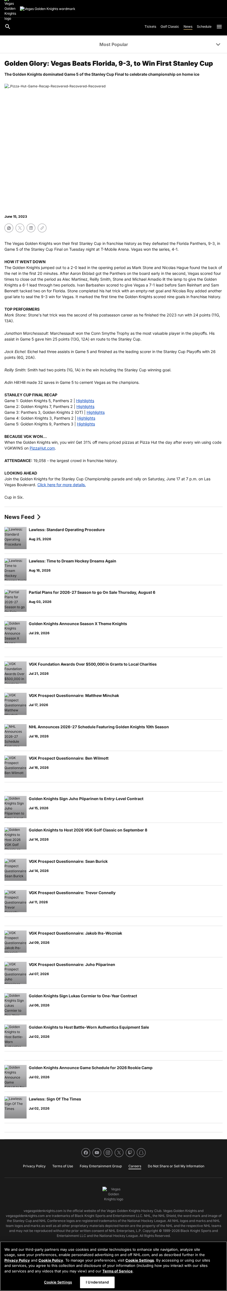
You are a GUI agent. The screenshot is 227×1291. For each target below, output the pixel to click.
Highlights (85, 400)
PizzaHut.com (42, 448)
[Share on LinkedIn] (31, 228)
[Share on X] (20, 228)
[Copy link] (42, 228)
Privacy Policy (17, 1260)
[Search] (7, 26)
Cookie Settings (139, 1260)
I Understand (97, 1282)
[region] (113, 1266)
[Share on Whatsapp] (8, 228)
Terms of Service (117, 1271)
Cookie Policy (50, 1260)
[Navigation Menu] (219, 26)
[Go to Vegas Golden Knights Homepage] (47, 8)
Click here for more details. (61, 484)
